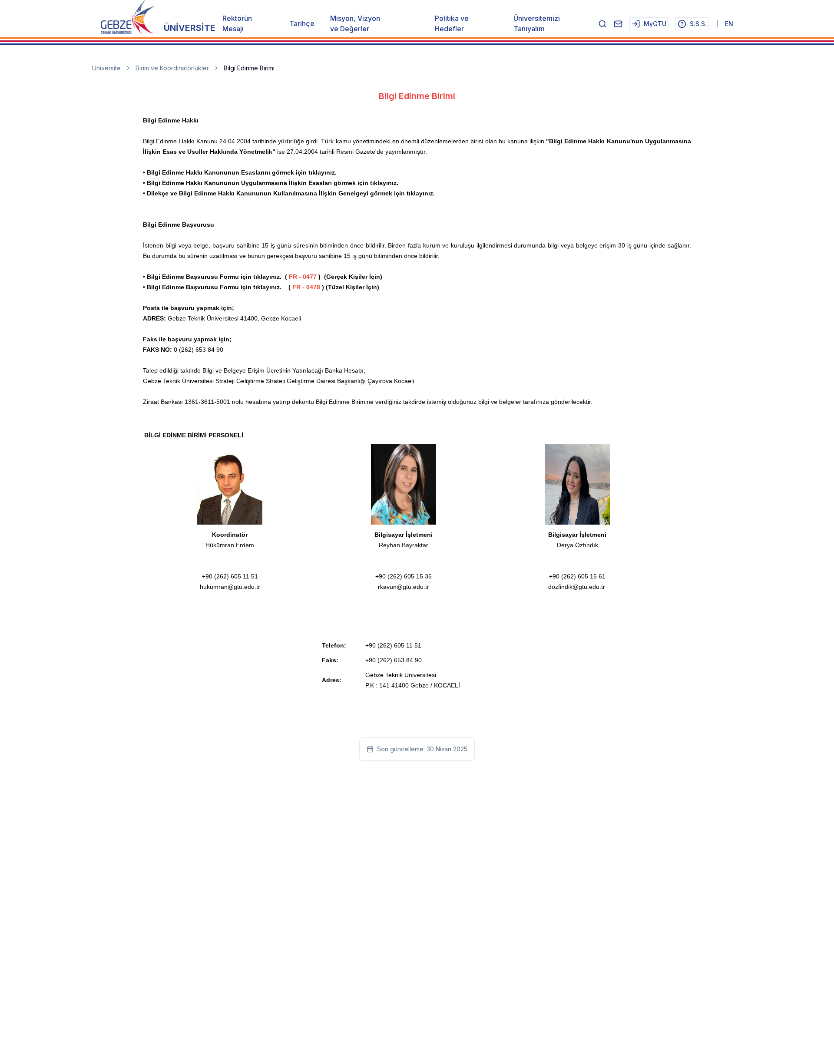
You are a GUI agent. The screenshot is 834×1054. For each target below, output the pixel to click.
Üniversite (106, 68)
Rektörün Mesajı (237, 23)
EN (729, 23)
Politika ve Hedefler (452, 23)
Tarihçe (301, 23)
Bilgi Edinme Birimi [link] (249, 68)
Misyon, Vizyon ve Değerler (355, 23)
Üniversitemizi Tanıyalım (536, 23)
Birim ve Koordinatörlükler (172, 68)
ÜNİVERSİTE (189, 28)
